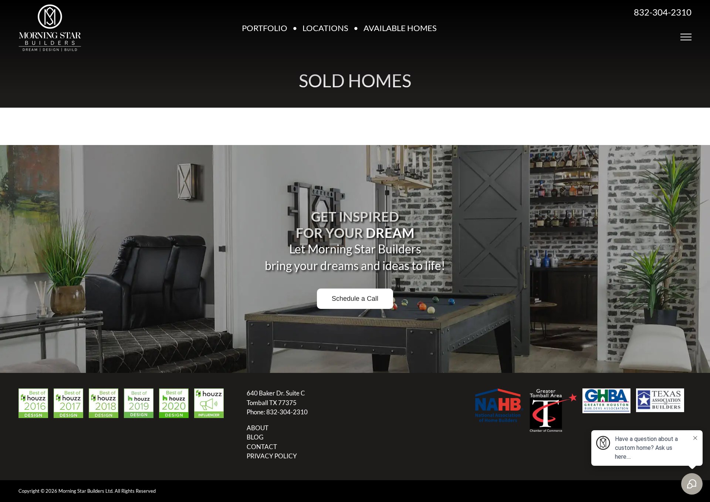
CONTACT (262, 447)
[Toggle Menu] (685, 37)
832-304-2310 (663, 12)
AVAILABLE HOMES (400, 28)
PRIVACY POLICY (272, 456)
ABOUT (257, 428)
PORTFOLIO (264, 28)
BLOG (255, 437)
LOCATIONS (325, 28)
